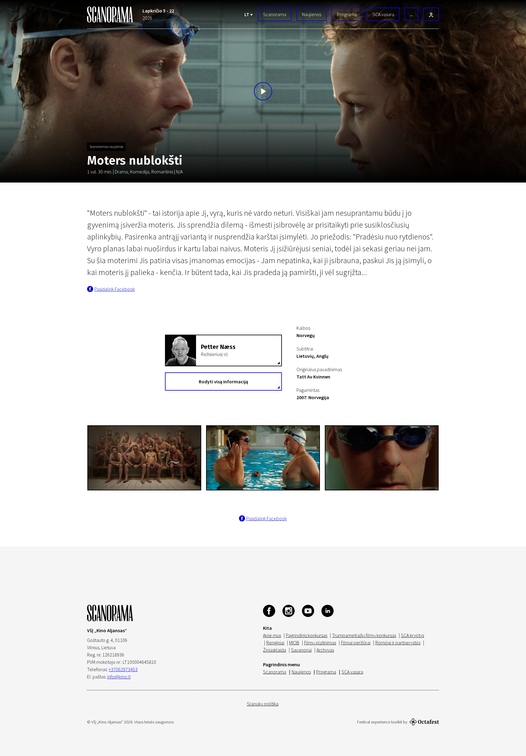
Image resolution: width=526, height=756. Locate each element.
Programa (347, 14)
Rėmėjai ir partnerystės (397, 642)
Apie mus (272, 635)
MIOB (294, 642)
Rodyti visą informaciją (223, 381)
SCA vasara (383, 14)
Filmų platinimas (320, 642)
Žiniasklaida (274, 650)
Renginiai (275, 642)
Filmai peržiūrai (355, 642)
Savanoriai (301, 650)
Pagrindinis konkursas (306, 635)
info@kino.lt (119, 677)
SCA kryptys (412, 635)
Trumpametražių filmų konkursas (364, 635)
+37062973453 (123, 669)
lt (247, 14)
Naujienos (311, 14)
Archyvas (325, 650)
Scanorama (274, 14)
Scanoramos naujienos (106, 146)
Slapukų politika (263, 704)
